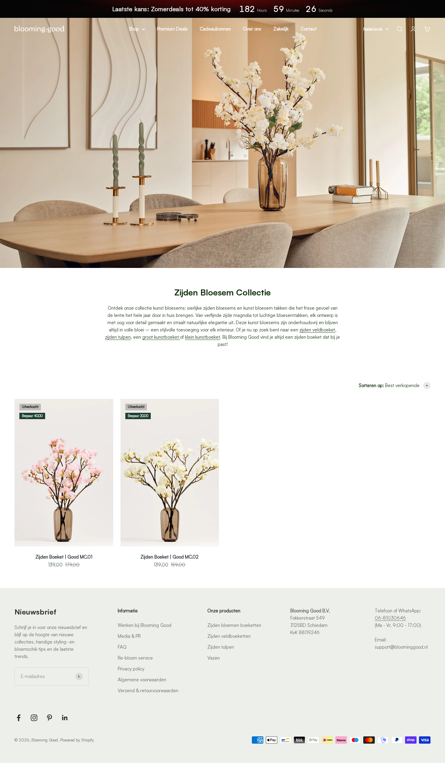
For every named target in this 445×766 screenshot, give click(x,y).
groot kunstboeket (161, 337)
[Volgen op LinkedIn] (65, 718)
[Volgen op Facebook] (19, 718)
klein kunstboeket (202, 337)
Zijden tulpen (220, 647)
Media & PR (129, 636)
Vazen (213, 658)
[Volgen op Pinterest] (49, 718)
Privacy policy (131, 669)
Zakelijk (280, 29)
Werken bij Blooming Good (144, 625)
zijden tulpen (118, 337)
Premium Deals (172, 29)
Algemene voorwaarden (142, 680)
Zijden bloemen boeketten (234, 625)
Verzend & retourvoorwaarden (148, 690)
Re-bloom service (135, 658)
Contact (309, 29)
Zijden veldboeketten (229, 636)
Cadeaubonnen (215, 29)
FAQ (122, 647)
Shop (134, 29)
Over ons (252, 29)
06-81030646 (390, 618)
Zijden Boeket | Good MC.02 (169, 557)
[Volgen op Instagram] (34, 718)
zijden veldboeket (317, 330)
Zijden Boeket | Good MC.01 (63, 557)
